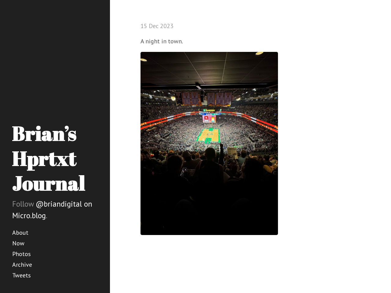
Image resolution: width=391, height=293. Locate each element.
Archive (22, 265)
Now (18, 243)
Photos (21, 254)
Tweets (21, 275)
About (20, 233)
